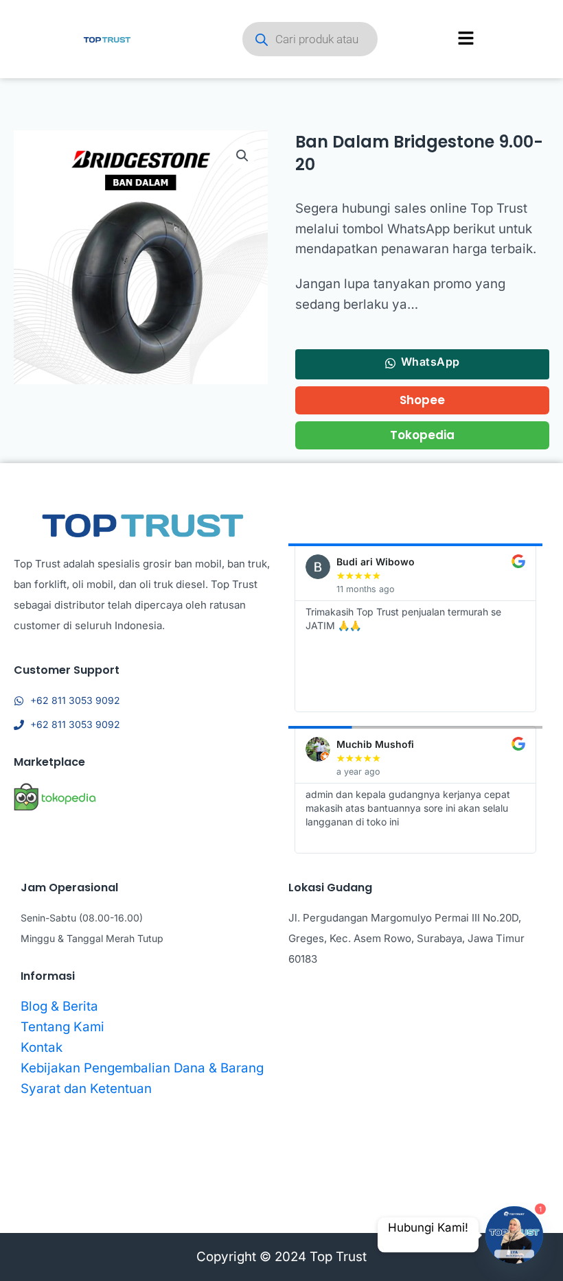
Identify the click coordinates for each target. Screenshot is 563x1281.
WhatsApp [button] (430, 361)
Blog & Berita (59, 1006)
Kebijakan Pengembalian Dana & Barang (142, 1068)
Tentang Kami (62, 1027)
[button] (242, 155)
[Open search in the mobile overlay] (313, 39)
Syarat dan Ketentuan (86, 1088)
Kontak (41, 1047)
